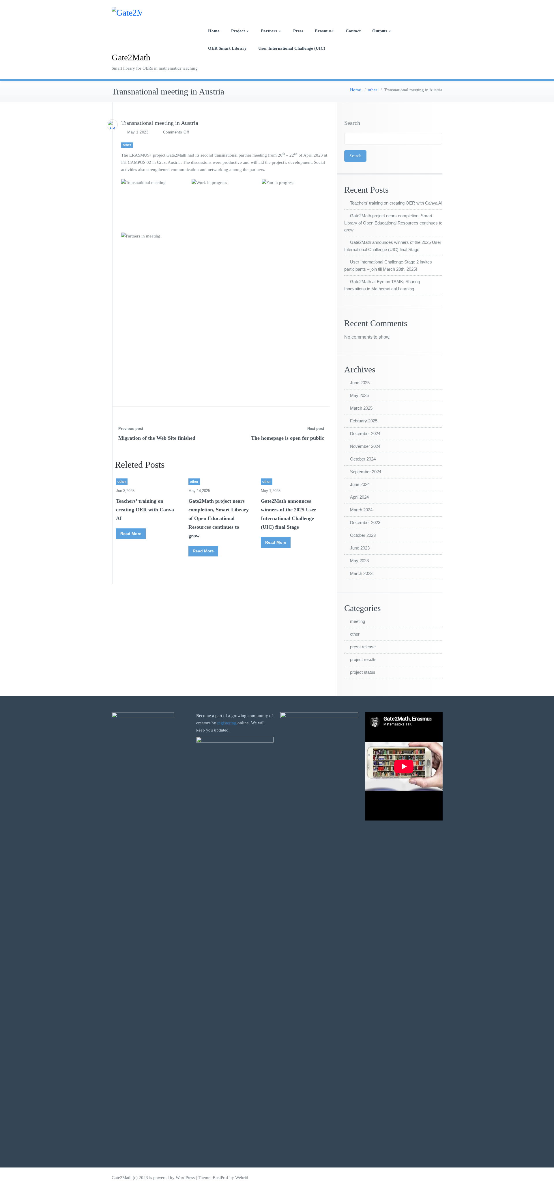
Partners (269, 31)
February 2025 (363, 420)
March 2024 (361, 509)
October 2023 (363, 535)
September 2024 (365, 471)
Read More (130, 533)
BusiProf (220, 1177)
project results (363, 659)
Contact (353, 31)
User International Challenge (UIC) (291, 48)
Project (238, 31)
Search (352, 123)
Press (298, 31)
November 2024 (365, 446)
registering (227, 723)
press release (363, 646)
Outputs (379, 31)
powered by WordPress (174, 1177)
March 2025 (361, 408)
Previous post (130, 428)
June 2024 (360, 484)
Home (214, 31)
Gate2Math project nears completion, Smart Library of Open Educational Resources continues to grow (218, 518)
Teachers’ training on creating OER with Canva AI (145, 509)
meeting (357, 621)
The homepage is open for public (287, 438)
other (372, 90)
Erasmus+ (324, 31)
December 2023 (365, 522)
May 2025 (359, 395)
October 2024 (363, 458)
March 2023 (361, 573)
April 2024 (359, 497)
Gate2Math (131, 57)
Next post (315, 428)
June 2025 (360, 382)
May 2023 (359, 560)
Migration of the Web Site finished (156, 438)
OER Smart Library (227, 48)
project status (362, 672)
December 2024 (365, 433)
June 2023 (360, 547)
